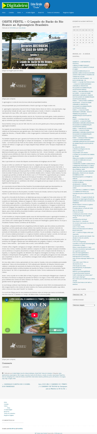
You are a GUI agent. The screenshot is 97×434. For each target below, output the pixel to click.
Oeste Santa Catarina (37, 377)
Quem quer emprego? (79, 277)
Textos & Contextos (53, 12)
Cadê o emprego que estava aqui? (82, 275)
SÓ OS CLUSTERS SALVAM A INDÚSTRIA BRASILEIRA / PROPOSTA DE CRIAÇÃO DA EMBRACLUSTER (84, 173)
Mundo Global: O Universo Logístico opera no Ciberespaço (83, 205)
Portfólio (20, 428)
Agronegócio (13, 375)
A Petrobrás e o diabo (79, 245)
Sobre (19, 12)
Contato (11, 12)
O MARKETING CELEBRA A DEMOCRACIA (84, 164)
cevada (44, 375)
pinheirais (46, 377)
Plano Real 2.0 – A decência (80, 221)
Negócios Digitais (68, 12)
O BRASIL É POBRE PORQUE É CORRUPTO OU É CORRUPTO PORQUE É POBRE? (83, 67)
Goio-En (22, 373)
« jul (74, 49)
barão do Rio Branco (36, 375)
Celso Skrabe (22, 28)
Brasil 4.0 (41, 12)
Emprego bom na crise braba (81, 256)
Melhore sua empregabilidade (81, 271)
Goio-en (4, 377)
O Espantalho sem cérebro (80, 152)
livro (14, 377)
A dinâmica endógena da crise (81, 149)
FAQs (8, 408)
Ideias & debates (29, 373)
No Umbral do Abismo (79, 147)
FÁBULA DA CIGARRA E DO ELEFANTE (83, 158)
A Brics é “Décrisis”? (78, 151)
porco (50, 377)
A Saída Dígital (30, 12)
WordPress (12, 428)
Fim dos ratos (76, 240)
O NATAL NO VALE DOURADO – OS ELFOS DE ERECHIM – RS (82, 79)
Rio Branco (56, 377)
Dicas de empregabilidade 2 (81, 253)
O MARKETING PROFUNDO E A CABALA (83, 165)
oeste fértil (28, 377)
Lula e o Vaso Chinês (79, 227)
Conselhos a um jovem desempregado (84, 243)
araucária (27, 375)
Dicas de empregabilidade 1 (81, 254)
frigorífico (62, 375)
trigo (6, 378)
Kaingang (9, 377)
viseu (14, 378)
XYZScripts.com (58, 433)
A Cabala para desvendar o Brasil (82, 214)
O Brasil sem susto (78, 212)
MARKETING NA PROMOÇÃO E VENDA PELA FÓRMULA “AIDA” (83, 168)
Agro (60, 373)
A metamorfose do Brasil (80, 219)
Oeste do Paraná (20, 377)
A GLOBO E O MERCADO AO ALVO (82, 160)
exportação (56, 375)
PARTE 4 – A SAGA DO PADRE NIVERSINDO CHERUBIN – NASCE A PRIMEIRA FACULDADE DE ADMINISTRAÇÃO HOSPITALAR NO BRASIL (82, 113)
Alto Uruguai (21, 375)
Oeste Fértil (38, 373)
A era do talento (77, 162)
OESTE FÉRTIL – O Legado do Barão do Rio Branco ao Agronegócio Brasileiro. (83, 198)
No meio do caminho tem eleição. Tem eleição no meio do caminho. (83, 237)
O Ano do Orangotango (79, 241)
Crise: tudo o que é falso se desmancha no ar (80, 263)
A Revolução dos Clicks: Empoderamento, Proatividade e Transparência (82, 267)
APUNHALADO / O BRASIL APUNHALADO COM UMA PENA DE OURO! (82, 186)
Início (3, 12)
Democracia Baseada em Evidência (83, 229)
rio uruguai (62, 377)
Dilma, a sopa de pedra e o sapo (82, 247)
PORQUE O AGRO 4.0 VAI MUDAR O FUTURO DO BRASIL (82, 181)
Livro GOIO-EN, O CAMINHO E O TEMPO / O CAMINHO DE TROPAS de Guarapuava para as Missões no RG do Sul (52, 386)
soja (3, 378)
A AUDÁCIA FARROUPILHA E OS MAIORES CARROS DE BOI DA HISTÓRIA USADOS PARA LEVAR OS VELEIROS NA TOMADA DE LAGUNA (83, 73)
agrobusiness (5, 375)
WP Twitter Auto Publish (41, 433)
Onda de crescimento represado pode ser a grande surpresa (84, 250)
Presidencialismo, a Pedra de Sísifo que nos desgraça (83, 209)
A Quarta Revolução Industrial (81, 273)
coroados (49, 375)
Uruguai (10, 378)
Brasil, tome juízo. (78, 230)
